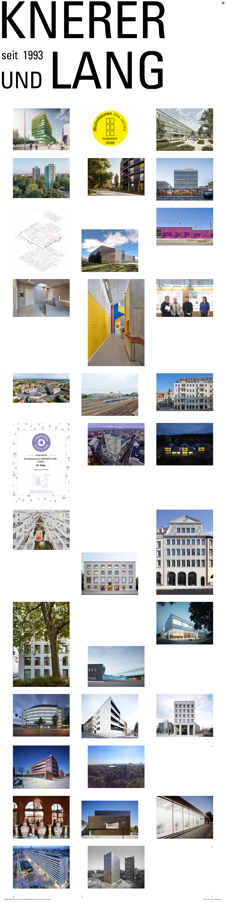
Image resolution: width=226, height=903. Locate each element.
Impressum (210, 899)
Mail (205, 899)
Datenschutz (218, 899)
